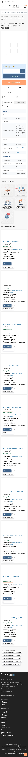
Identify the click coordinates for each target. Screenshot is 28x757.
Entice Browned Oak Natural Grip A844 (13, 448)
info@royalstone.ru (7, 691)
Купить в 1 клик (15, 82)
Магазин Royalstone (6, 732)
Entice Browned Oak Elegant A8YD (12, 618)
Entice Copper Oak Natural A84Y (12, 324)
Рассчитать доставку (15, 92)
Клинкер (3, 724)
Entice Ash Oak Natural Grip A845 (12, 407)
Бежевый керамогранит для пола (11, 658)
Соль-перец (4, 715)
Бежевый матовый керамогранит (11, 664)
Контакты (3, 737)
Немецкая (3, 705)
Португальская (4, 701)
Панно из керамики (6, 727)
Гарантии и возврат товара (7, 735)
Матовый (3, 717)
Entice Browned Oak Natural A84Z (12, 283)
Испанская (3, 698)
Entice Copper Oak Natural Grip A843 (13, 492)
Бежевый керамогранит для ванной (12, 652)
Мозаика (3, 722)
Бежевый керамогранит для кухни (11, 655)
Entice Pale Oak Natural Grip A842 (12, 535)
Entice (17, 152)
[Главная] (2, 16)
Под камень (4, 712)
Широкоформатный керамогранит (9, 711)
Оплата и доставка (5, 733)
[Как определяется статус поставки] (17, 97)
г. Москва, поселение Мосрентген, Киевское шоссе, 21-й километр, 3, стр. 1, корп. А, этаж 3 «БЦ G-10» (12, 684)
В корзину (15, 76)
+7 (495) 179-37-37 (7, 688)
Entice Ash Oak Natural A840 (11, 241)
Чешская (3, 704)
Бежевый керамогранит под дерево (12, 661)
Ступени (3, 725)
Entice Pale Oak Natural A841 (11, 366)
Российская (4, 702)
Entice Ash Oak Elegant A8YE (11, 576)
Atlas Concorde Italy (17, 249)
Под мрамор (4, 714)
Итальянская (4, 699)
